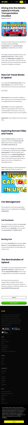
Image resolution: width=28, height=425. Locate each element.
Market (3, 358)
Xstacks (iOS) (4, 395)
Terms (2, 401)
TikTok (2, 382)
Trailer (16, 1)
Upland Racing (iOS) (5, 391)
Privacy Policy (4, 403)
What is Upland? (5, 341)
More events (14, 303)
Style (2, 362)
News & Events (4, 345)
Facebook (3, 380)
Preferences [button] (4, 417)
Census (3, 364)
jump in (14, 297)
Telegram (3, 376)
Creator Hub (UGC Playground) (8, 351)
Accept (14, 421)
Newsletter (3, 371)
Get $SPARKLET (4, 347)
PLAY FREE (21, 1)
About (2, 397)
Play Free (3, 339)
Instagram (3, 384)
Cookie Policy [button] (19, 414)
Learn (2, 343)
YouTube (3, 378)
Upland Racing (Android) (7, 393)
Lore (2, 360)
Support (3, 399)
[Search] (12, 2)
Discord (3, 373)
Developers (3, 349)
